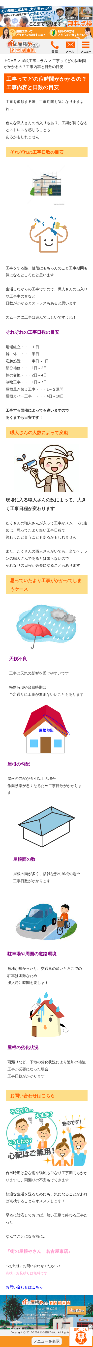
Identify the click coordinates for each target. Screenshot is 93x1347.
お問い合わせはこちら (24, 1287)
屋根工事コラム (34, 61)
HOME (10, 61)
